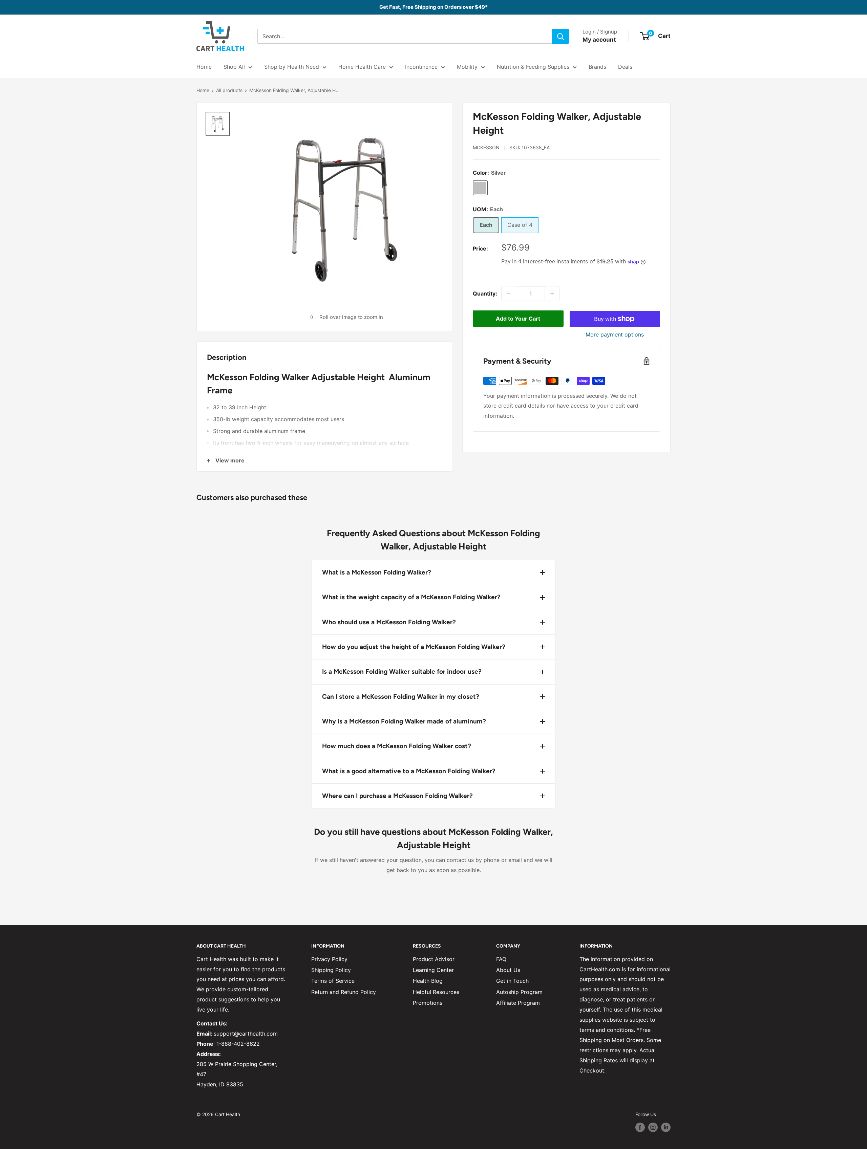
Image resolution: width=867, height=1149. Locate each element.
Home (204, 66)
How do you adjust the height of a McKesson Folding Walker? (413, 647)
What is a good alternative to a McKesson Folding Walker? (408, 771)
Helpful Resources (436, 992)
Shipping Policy (331, 970)
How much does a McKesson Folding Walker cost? (396, 746)
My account (599, 39)
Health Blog (428, 980)
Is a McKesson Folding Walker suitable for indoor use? (402, 671)
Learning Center (433, 970)
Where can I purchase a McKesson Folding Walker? (397, 796)
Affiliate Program (518, 1002)
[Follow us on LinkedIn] (666, 1127)
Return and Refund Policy (343, 992)
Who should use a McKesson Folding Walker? (389, 622)
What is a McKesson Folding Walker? (376, 572)
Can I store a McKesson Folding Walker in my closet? (400, 696)
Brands (597, 66)
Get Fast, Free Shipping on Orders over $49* (433, 7)
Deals (625, 66)
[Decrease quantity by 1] (509, 294)
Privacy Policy (329, 959)
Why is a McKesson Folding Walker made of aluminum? (404, 721)
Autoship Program (519, 992)
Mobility (467, 66)
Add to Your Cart (518, 319)
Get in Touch (512, 980)
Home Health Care (362, 66)
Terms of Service (333, 980)
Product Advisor (433, 959)
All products (229, 90)
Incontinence (421, 66)
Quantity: (485, 293)
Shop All (234, 66)
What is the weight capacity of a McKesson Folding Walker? (411, 597)
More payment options (615, 334)
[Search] (560, 36)
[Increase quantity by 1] (552, 294)
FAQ (501, 959)
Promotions (427, 1002)
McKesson (486, 147)
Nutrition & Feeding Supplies (533, 66)
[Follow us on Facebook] (640, 1127)
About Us (508, 970)
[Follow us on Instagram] (653, 1127)
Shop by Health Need (291, 66)
